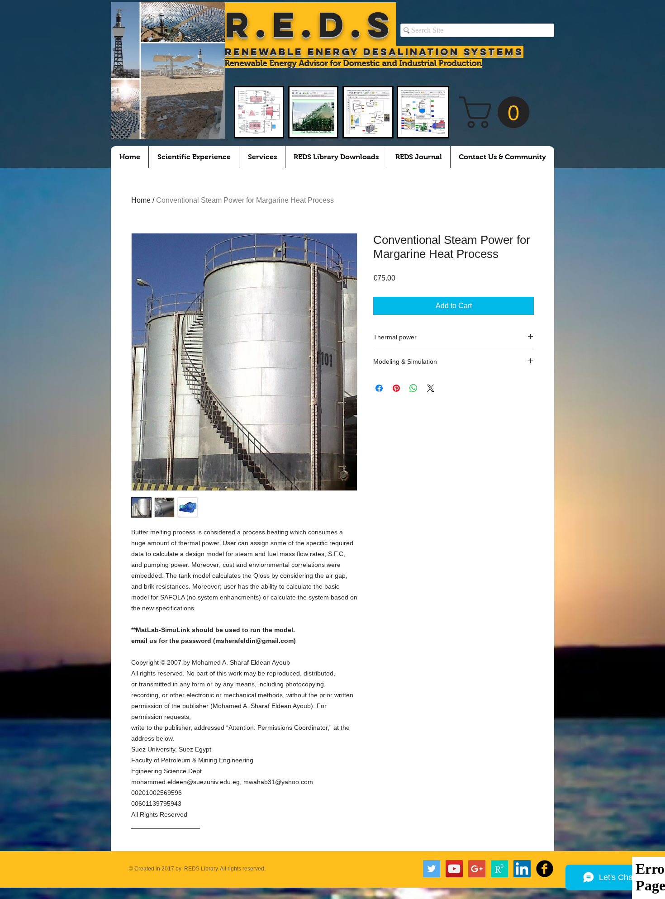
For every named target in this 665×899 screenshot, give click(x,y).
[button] (498, 112)
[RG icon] (499, 868)
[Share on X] (430, 388)
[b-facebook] (544, 868)
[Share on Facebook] (379, 388)
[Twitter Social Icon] (431, 868)
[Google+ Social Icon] (476, 868)
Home (141, 200)
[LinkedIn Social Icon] (522, 868)
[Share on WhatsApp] (413, 388)
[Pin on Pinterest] (396, 388)
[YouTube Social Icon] (454, 868)
